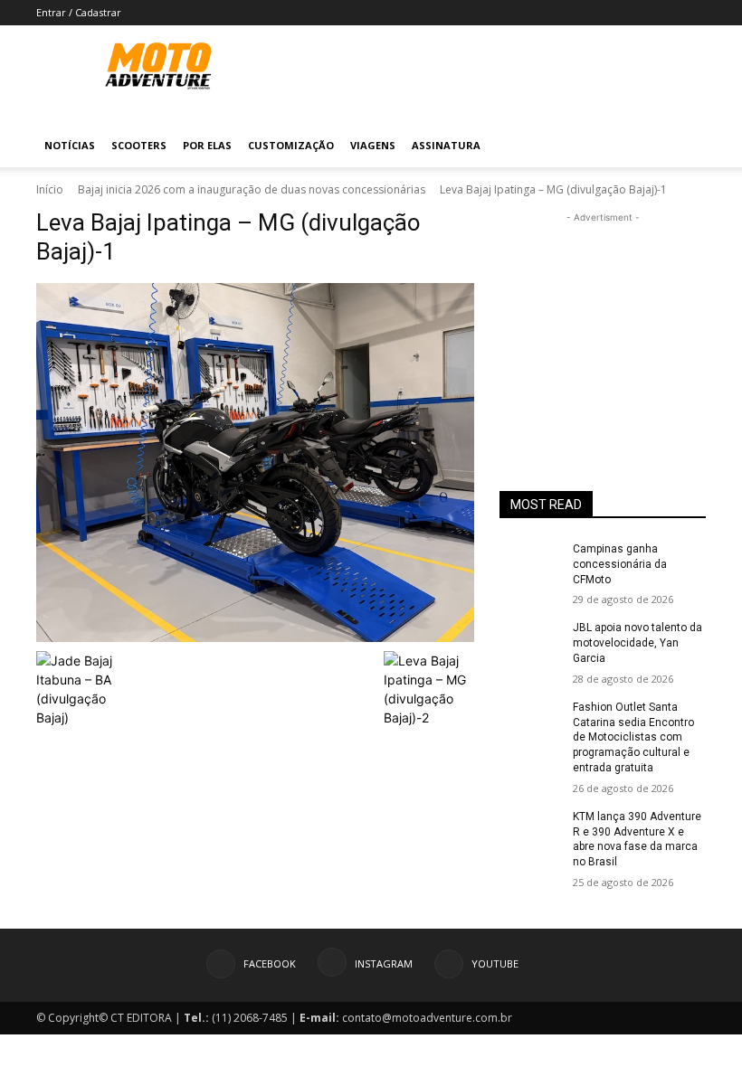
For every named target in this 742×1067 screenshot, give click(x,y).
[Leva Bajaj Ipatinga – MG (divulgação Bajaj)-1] (255, 462)
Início (49, 189)
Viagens (372, 145)
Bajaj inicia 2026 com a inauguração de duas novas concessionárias (251, 189)
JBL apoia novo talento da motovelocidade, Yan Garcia (637, 643)
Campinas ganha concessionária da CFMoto (620, 564)
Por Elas (207, 145)
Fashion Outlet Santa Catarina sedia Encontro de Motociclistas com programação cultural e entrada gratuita (633, 737)
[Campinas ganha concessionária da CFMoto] (530, 563)
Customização (291, 145)
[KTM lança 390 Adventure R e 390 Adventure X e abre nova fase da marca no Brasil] (530, 831)
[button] (684, 146)
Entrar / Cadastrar (78, 12)
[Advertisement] (602, 317)
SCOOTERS (138, 145)
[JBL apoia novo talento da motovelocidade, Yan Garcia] (530, 642)
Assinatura (446, 145)
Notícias (69, 145)
